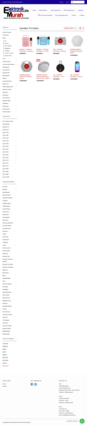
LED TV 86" (6, 174)
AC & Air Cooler (7, 32)
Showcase (5, 95)
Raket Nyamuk (7, 292)
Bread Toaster (7, 195)
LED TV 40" (6, 135)
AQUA (4, 352)
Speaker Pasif (8, 55)
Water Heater (6, 112)
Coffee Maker (6, 206)
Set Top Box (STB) (8, 121)
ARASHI (5, 355)
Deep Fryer (6, 214)
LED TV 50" (6, 146)
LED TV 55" (6, 149)
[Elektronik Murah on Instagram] (35, 385)
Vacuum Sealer (7, 328)
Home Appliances (56, 10)
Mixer (4, 275)
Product (82, 15)
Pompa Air (6, 106)
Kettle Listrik (6, 248)
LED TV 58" (6, 152)
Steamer (5, 317)
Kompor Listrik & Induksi (7, 260)
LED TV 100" (6, 177)
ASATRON (5, 360)
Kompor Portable (8, 264)
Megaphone (8, 48)
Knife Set (5, 253)
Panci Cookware (7, 284)
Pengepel (5, 289)
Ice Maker (5, 242)
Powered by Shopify (25, 422)
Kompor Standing (8, 267)
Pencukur (5, 286)
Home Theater (8, 46)
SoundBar (7, 50)
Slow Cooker (6, 312)
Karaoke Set (6, 73)
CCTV (4, 59)
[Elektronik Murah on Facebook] (32, 385)
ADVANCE (5, 346)
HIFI (5, 41)
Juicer (4, 245)
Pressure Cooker (7, 314)
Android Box (6, 124)
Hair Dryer (5, 237)
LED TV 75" (6, 163)
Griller (4, 234)
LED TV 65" (6, 157)
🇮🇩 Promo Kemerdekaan (45, 15)
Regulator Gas (7, 300)
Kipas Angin (6, 75)
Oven (4, 281)
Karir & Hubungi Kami (61, 15)
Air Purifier (6, 35)
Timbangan (6, 320)
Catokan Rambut (7, 198)
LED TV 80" (6, 169)
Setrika (5, 309)
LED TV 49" (6, 143)
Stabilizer (5, 103)
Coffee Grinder (7, 203)
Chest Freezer (7, 61)
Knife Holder (6, 251)
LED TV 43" (6, 141)
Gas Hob (5, 231)
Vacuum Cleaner (7, 325)
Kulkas (4, 78)
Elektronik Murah (16, 422)
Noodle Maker (7, 278)
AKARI (4, 349)
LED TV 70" (6, 160)
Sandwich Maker (7, 306)
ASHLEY (5, 363)
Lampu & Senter (7, 81)
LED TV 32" (6, 132)
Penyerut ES (6, 109)
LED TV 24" (6, 130)
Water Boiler (6, 334)
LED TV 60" (6, 155)
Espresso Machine (8, 223)
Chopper (5, 200)
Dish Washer (6, 217)
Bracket (6, 43)
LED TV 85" (6, 171)
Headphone (6, 67)
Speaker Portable (9, 53)
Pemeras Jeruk (7, 89)
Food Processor (7, 225)
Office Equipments (69, 10)
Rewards (80, 10)
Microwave (6, 273)
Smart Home (6, 98)
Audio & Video (43, 10)
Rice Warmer (6, 298)
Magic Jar (5, 270)
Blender (5, 189)
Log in (67, 2)
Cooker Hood (6, 209)
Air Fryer (5, 186)
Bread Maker (6, 192)
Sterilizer (5, 323)
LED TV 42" (6, 138)
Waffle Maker (6, 331)
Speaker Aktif (6, 100)
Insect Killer (6, 70)
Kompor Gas (6, 256)
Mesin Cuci (6, 84)
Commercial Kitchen (9, 64)
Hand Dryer (6, 239)
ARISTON (5, 357)
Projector (5, 92)
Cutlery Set (6, 212)
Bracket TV (6, 127)
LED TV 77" (6, 166)
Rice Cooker (6, 295)
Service (74, 15)
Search (4, 384)
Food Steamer (7, 228)
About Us (5, 386)
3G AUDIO (5, 343)
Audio (4, 38)
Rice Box (5, 303)
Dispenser (5, 220)
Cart (62, 2)
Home (34, 10)
